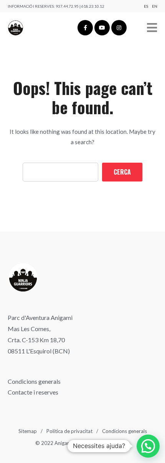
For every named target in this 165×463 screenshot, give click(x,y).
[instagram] (119, 27)
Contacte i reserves (33, 392)
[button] (148, 446)
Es (146, 6)
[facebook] (85, 27)
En (154, 6)
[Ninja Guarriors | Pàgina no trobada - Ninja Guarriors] (15, 28)
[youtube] (102, 27)
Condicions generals (34, 381)
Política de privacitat (69, 431)
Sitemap (27, 431)
